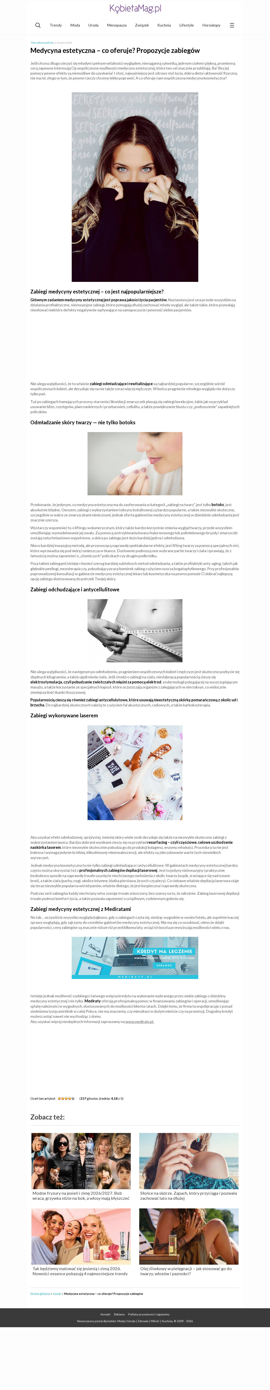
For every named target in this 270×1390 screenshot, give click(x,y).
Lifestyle (186, 25)
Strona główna (40, 1293)
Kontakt (106, 1314)
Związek (142, 25)
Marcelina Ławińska (42, 42)
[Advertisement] (135, 346)
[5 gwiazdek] (73, 1098)
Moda (75, 25)
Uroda (93, 25)
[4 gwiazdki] (69, 1098)
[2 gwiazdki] (63, 1098)
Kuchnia (164, 25)
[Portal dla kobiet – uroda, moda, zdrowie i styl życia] (135, 9)
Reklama (119, 1314)
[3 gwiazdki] (66, 1098)
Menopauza (117, 25)
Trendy (56, 25)
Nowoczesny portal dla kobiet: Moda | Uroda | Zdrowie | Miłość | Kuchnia (125, 1321)
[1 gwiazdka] (59, 1098)
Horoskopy (211, 25)
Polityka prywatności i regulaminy (149, 1314)
